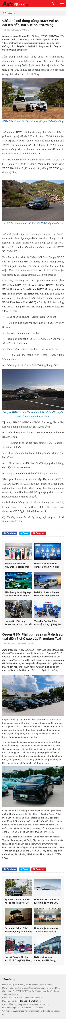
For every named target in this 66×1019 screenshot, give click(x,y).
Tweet (26, 533)
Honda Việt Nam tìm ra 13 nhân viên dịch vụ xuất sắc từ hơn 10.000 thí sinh (46, 930)
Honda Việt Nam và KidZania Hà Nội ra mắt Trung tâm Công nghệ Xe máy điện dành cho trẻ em (18, 565)
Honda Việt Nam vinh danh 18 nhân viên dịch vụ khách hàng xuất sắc (46, 565)
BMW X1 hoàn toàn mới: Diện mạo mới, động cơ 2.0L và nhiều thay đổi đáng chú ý (47, 594)
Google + (40, 533)
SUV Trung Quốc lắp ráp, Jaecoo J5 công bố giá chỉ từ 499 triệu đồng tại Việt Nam (18, 594)
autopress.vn (36, 997)
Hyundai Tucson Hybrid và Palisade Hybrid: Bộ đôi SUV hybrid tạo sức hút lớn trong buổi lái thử (18, 901)
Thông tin (10, 13)
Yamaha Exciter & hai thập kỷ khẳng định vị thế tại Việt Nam (47, 623)
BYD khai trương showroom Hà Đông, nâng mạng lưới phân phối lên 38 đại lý (45, 959)
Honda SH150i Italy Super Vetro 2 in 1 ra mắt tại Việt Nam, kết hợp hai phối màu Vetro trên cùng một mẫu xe (18, 623)
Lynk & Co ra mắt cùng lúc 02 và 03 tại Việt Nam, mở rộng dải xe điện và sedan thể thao (18, 959)
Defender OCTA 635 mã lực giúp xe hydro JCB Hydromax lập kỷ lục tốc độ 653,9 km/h (47, 901)
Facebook (11, 533)
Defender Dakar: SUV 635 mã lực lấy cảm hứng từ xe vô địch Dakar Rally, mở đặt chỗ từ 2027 (18, 930)
